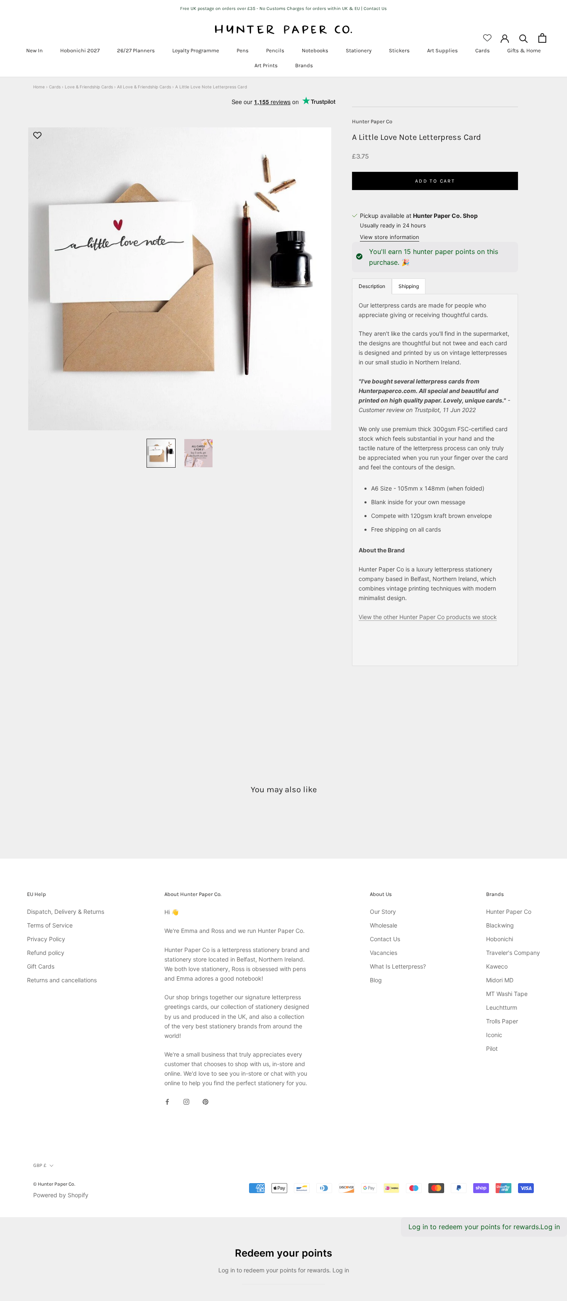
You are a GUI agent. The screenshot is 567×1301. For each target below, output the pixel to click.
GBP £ (39, 1165)
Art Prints (266, 65)
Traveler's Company (513, 952)
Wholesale (383, 925)
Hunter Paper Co (372, 121)
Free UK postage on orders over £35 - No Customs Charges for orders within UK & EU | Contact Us (283, 8)
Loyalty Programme (195, 50)
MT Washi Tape (507, 993)
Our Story (383, 911)
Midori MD (499, 980)
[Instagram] (186, 1101)
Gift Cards (40, 966)
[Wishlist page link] (487, 38)
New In (34, 50)
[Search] (523, 38)
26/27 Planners (136, 50)
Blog (376, 980)
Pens (243, 50)
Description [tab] (372, 286)
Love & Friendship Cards (89, 86)
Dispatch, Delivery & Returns (65, 911)
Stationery (358, 50)
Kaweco (497, 966)
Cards (482, 50)
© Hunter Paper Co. (54, 1184)
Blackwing (500, 925)
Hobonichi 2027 (80, 50)
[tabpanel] (435, 479)
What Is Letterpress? (398, 966)
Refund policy (45, 952)
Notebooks (315, 50)
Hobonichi (499, 938)
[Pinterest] (205, 1101)
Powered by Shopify (60, 1194)
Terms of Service (50, 925)
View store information (389, 237)
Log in (550, 1227)
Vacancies (383, 952)
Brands (304, 65)
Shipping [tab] (408, 286)
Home (39, 86)
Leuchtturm (501, 1007)
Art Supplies (442, 50)
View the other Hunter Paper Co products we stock (428, 616)
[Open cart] (542, 38)
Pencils (275, 50)
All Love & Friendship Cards (144, 86)
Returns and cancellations (62, 980)
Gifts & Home (524, 50)
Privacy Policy (46, 938)
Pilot (492, 1048)
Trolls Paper (502, 1021)
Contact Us (385, 938)
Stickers (399, 50)
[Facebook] (167, 1101)
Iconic (494, 1034)
